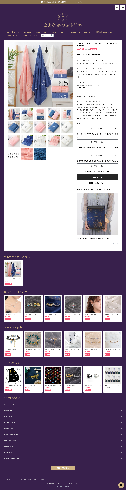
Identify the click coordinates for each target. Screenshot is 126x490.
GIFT (46, 32)
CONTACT (87, 32)
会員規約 (42, 479)
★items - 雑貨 (9, 429)
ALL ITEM (63, 32)
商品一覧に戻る (63, 468)
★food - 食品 (8, 447)
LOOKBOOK (75, 32)
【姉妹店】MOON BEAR (103, 32)
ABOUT (17, 32)
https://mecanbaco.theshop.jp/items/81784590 (93, 238)
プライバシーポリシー (12, 479)
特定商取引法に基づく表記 (28, 479)
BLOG (54, 32)
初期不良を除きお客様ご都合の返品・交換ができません (97, 161)
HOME (8, 32)
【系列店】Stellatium (29, 35)
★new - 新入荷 (9, 405)
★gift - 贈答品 (9, 453)
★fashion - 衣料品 (10, 441)
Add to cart (97, 177)
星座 (78, 124)
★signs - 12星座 (9, 423)
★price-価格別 (9, 411)
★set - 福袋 (8, 417)
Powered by (61, 486)
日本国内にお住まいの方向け (97, 183)
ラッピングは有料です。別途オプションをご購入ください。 (97, 135)
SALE (38, 32)
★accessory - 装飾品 (11, 435)
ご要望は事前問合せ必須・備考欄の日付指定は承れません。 (97, 149)
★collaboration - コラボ (12, 459)
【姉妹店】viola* (12, 35)
